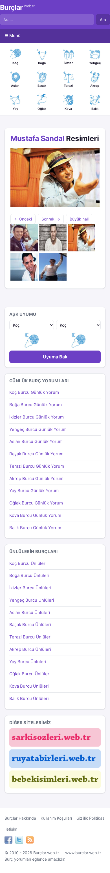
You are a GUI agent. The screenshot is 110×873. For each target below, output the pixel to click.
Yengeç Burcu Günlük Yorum (38, 429)
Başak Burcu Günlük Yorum (36, 453)
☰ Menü (13, 35)
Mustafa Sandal (37, 138)
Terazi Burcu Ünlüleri (30, 637)
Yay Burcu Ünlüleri (27, 661)
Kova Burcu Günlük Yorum (35, 515)
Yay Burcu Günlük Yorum (34, 490)
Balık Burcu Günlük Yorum (35, 527)
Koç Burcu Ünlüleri (28, 563)
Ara (103, 19)
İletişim (11, 829)
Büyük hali (79, 219)
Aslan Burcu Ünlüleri (29, 612)
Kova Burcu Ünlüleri (29, 686)
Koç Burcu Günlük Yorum (34, 392)
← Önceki (23, 219)
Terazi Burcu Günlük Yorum (36, 466)
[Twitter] (19, 840)
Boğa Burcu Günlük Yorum (35, 404)
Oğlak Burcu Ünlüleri (29, 673)
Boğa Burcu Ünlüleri (29, 575)
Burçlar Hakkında (20, 818)
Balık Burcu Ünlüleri (29, 698)
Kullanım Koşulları (56, 818)
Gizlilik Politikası (90, 818)
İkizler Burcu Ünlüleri (30, 587)
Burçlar (17, 7)
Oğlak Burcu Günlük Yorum (36, 503)
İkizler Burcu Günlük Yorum (36, 417)
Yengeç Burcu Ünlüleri (31, 600)
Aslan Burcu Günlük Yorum (36, 441)
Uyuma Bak (55, 357)
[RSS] (30, 840)
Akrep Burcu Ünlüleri (30, 649)
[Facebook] (8, 840)
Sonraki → (50, 219)
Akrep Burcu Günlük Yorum (36, 478)
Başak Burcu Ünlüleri (30, 624)
